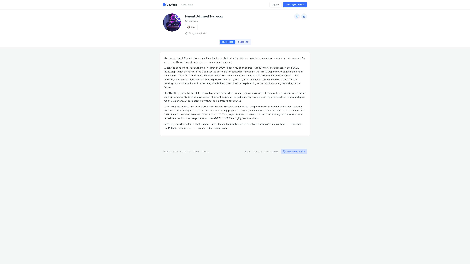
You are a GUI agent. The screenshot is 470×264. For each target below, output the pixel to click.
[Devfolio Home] (170, 4)
